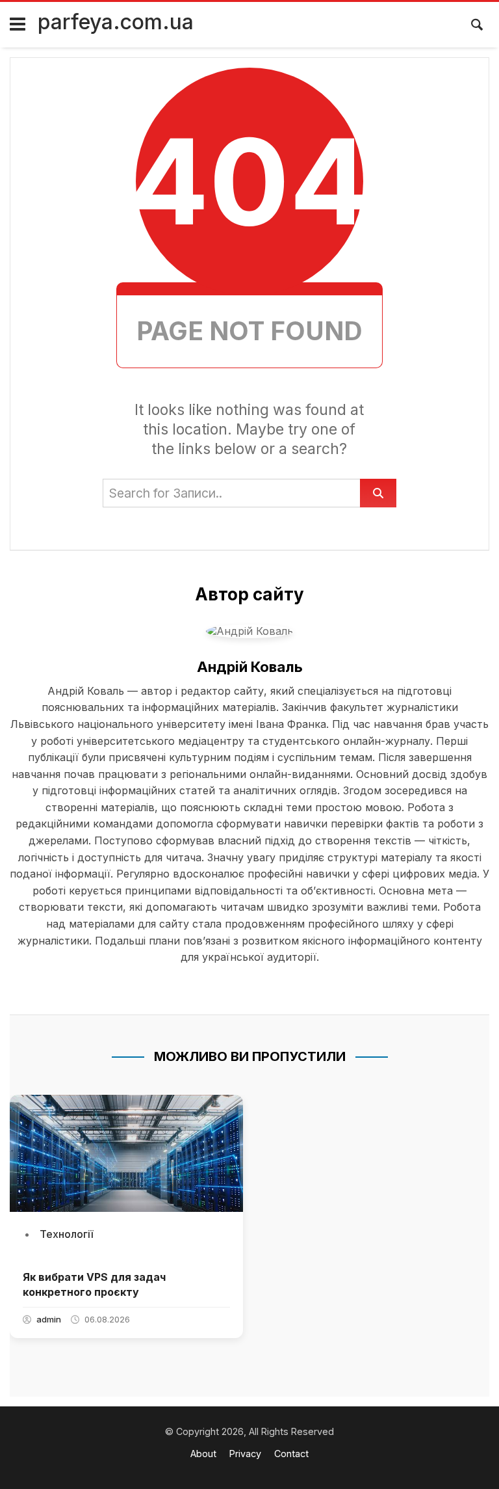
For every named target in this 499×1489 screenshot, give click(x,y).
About (203, 1453)
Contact (291, 1453)
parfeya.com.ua (116, 21)
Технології (66, 1234)
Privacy (245, 1453)
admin (48, 1319)
